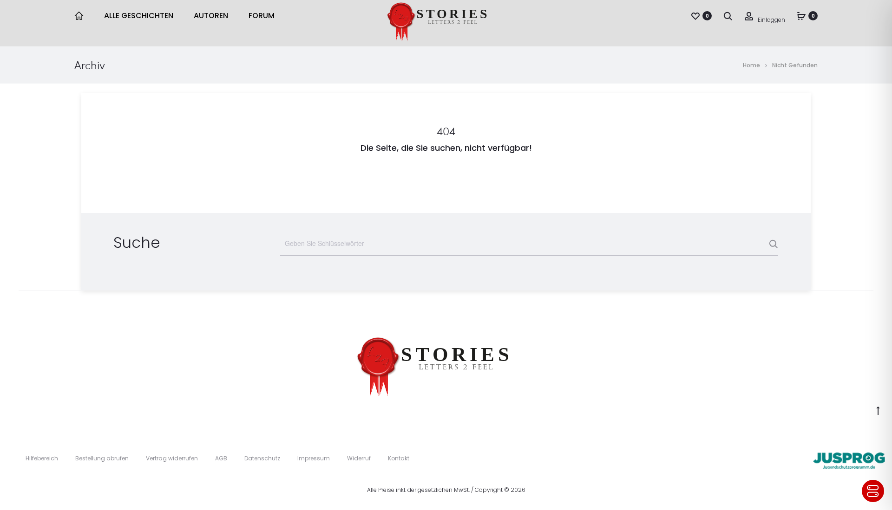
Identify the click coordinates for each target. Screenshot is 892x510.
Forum (262, 15)
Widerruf (359, 458)
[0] (695, 15)
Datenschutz (262, 458)
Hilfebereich (42, 458)
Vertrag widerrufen (172, 458)
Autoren (211, 15)
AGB (221, 458)
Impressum (313, 458)
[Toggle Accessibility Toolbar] (873, 491)
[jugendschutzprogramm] (849, 458)
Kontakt (398, 458)
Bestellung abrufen (102, 458)
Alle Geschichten (138, 15)
